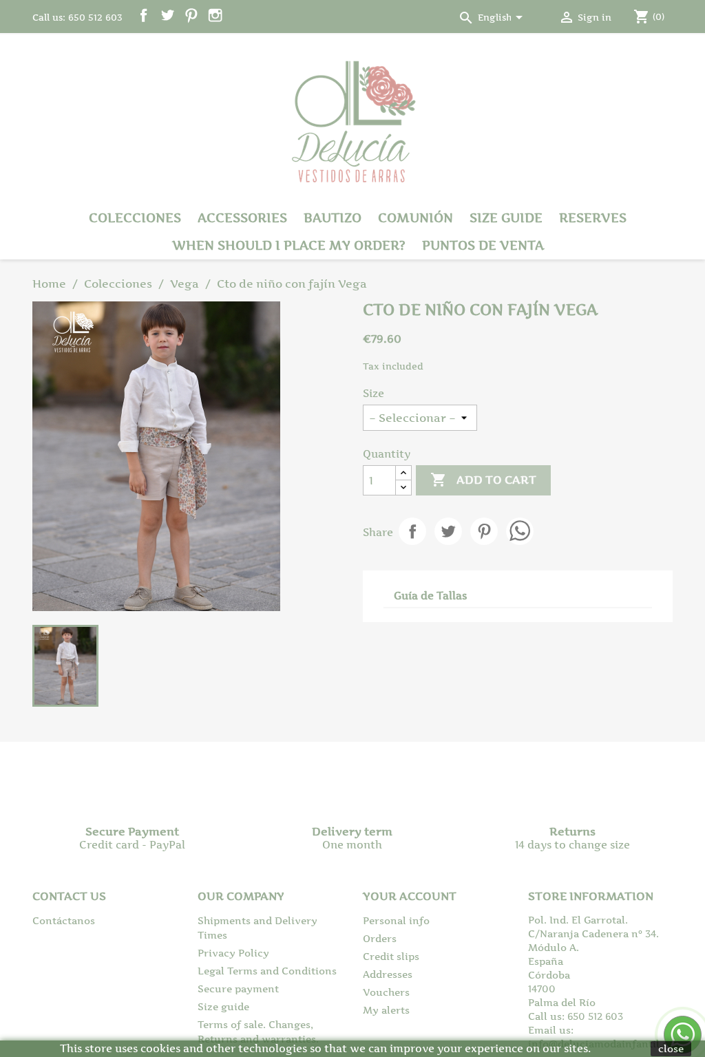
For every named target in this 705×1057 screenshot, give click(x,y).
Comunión (415, 218)
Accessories (242, 218)
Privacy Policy (233, 953)
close (671, 1048)
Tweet (448, 531)
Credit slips (391, 956)
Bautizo (332, 218)
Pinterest (191, 15)
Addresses (387, 974)
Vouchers (386, 992)
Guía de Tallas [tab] (430, 595)
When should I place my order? (289, 245)
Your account (409, 896)
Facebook (143, 15)
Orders (380, 938)
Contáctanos (63, 920)
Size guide (506, 218)
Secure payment (238, 988)
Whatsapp (520, 531)
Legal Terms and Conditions (267, 970)
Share (412, 531)
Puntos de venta (483, 245)
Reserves (593, 218)
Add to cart (483, 479)
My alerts (386, 1010)
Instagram (215, 15)
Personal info (396, 920)
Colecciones (135, 218)
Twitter (167, 15)
